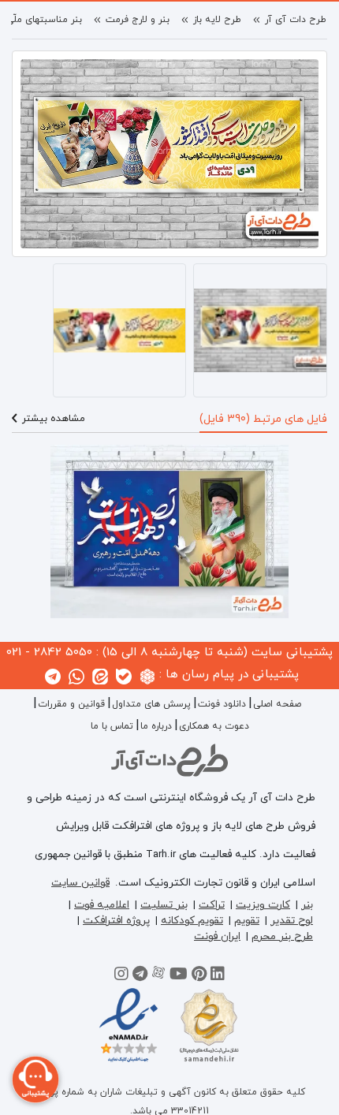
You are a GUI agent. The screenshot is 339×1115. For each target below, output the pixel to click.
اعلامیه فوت (101, 904)
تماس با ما (112, 726)
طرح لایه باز (217, 19)
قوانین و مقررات (71, 704)
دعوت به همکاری (214, 726)
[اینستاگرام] (121, 976)
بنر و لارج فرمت (138, 19)
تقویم (246, 920)
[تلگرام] (139, 976)
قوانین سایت (80, 882)
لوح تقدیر (291, 920)
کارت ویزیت (263, 904)
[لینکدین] (217, 976)
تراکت (212, 904)
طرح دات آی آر (295, 19)
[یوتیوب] (179, 976)
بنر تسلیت (164, 904)
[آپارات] (158, 976)
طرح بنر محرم (282, 936)
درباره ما (156, 726)
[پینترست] (199, 976)
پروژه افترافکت (116, 920)
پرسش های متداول (151, 704)
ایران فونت (217, 936)
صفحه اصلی (277, 704)
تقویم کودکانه (192, 920)
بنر (307, 904)
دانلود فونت (222, 704)
